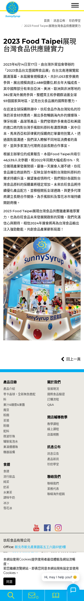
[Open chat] (73, 590)
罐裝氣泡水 (10, 441)
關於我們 (54, 382)
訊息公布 (54, 447)
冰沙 (6, 503)
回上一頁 (73, 359)
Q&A (50, 404)
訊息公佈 (59, 20)
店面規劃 (53, 434)
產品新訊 (53, 459)
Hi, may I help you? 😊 (60, 577)
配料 (6, 431)
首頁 (47, 20)
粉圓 (6, 415)
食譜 (6, 464)
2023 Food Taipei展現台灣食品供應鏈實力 (52, 25)
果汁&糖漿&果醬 (14, 404)
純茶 (6, 481)
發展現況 (53, 388)
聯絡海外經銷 (56, 494)
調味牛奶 (9, 497)
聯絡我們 (54, 476)
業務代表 (53, 488)
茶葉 (6, 420)
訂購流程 (53, 399)
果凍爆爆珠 (10, 446)
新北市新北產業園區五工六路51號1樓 (40, 547)
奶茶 (6, 487)
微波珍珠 (9, 436)
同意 (9, 582)
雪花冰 (7, 508)
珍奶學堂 (75, 20)
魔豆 (6, 410)
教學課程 (53, 424)
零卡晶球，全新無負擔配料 (19, 396)
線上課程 (53, 429)
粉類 (6, 425)
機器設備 (9, 452)
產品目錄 (10, 382)
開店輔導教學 (57, 417)
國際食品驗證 (56, 394)
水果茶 (7, 492)
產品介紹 (9, 388)
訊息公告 (53, 453)
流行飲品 (9, 476)
